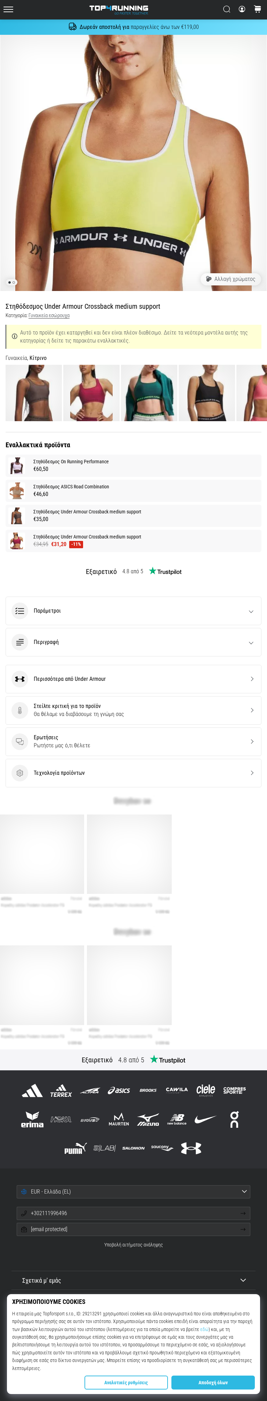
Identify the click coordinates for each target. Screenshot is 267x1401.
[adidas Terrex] (61, 1090)
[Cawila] (176, 1090)
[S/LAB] (104, 1148)
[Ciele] (205, 1090)
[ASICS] (119, 1090)
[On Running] (234, 1119)
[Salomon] (133, 1148)
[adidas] (32, 1090)
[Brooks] (148, 1090)
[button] (133, 611)
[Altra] (90, 1090)
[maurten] (119, 1119)
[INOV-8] (90, 1119)
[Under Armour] (191, 1148)
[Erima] (32, 1119)
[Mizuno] (148, 1119)
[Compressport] (234, 1090)
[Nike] (205, 1119)
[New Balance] (176, 1119)
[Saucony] (162, 1148)
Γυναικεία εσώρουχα (49, 315)
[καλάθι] (258, 9)
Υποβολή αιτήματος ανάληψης (133, 1245)
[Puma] (75, 1148)
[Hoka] (61, 1119)
